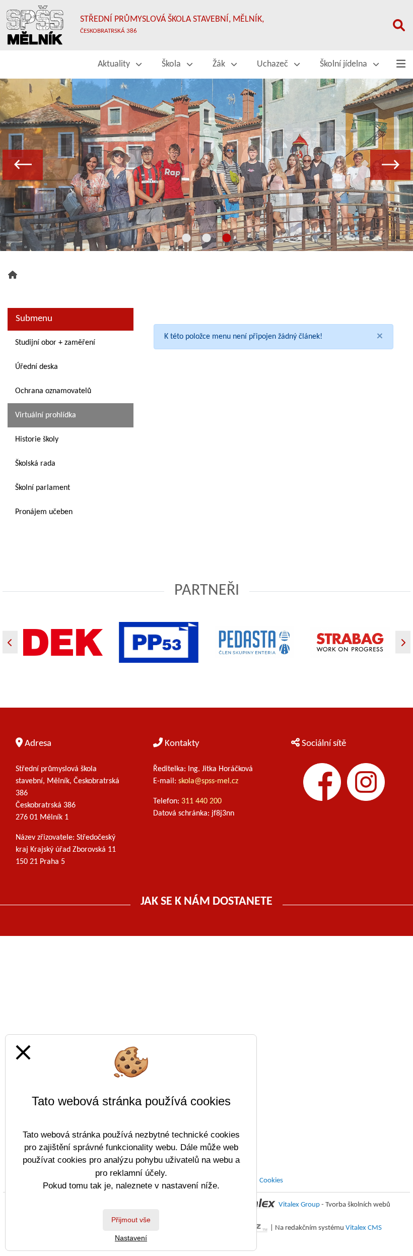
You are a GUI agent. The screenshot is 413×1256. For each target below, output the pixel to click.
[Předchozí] (10, 642)
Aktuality (115, 64)
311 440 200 (202, 801)
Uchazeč (273, 64)
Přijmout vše (131, 1220)
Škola (172, 64)
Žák (220, 64)
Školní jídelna (344, 64)
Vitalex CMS (364, 1228)
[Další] (402, 642)
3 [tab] (227, 238)
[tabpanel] (206, 165)
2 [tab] (206, 238)
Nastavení (131, 1238)
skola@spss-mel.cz (208, 781)
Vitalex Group (299, 1205)
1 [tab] (186, 238)
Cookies (271, 1180)
